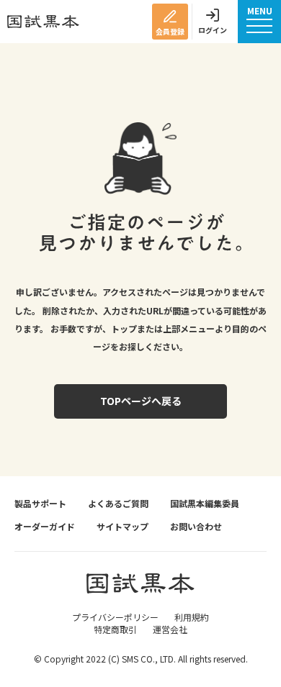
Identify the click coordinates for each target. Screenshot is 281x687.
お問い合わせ (196, 526)
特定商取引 (115, 629)
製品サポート (40, 503)
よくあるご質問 (118, 503)
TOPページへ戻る (141, 400)
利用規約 (191, 617)
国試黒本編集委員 (204, 503)
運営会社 (170, 629)
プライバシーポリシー (115, 617)
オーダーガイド (44, 526)
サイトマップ (122, 526)
